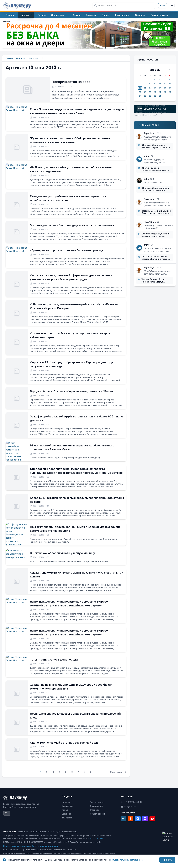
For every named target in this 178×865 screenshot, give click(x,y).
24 (160, 92)
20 (140, 92)
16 (155, 88)
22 (150, 92)
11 (164, 84)
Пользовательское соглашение (16, 846)
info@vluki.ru (130, 806)
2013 (30, 58)
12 (170, 84)
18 (165, 88)
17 (160, 88)
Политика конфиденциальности (45, 846)
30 (155, 96)
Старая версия (97, 814)
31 (160, 96)
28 (145, 96)
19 (170, 88)
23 (155, 92)
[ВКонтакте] (123, 818)
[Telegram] (138, 818)
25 (165, 92)
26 (170, 92)
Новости (20, 58)
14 (145, 88)
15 (150, 88)
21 (145, 92)
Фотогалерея (96, 806)
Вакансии (66, 814)
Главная (9, 58)
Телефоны (67, 817)
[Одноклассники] (130, 818)
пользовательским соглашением (126, 859)
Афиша (65, 810)
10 (160, 84)
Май (37, 58)
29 (150, 96)
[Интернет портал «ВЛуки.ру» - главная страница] (17, 5)
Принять (167, 859)
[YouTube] (152, 818)
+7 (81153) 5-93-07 (133, 802)
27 (140, 96)
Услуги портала (97, 802)
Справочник (67, 806)
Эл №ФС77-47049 (95, 838)
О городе (94, 810)
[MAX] (145, 818)
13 (140, 88)
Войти (162, 5)
